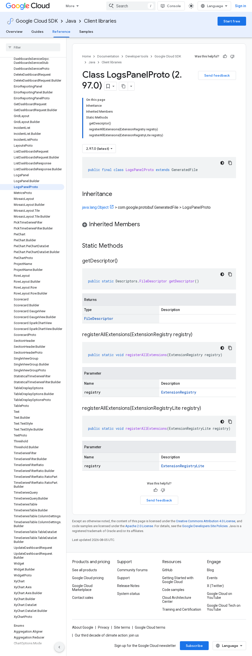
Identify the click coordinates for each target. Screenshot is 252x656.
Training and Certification (181, 609)
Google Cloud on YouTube (219, 596)
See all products (84, 570)
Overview (14, 31)
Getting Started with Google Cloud (177, 580)
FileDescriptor (98, 318)
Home (86, 56)
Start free (231, 21)
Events (212, 578)
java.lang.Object (95, 207)
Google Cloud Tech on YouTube (223, 607)
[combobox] (131, 5)
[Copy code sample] (230, 163)
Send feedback (217, 75)
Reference (61, 31)
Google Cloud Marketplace (82, 588)
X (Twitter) (215, 586)
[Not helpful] (232, 56)
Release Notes (128, 586)
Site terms (122, 627)
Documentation (108, 56)
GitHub (167, 570)
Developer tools (137, 56)
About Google (82, 627)
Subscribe (194, 645)
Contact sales (82, 598)
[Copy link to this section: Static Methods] (129, 246)
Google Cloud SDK (37, 21)
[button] (159, 225)
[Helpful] (225, 56)
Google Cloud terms (150, 627)
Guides (37, 31)
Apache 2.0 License (139, 526)
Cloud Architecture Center (176, 600)
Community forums (132, 570)
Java (71, 21)
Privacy (103, 627)
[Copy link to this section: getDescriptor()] (122, 261)
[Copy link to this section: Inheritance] (117, 194)
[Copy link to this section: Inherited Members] (145, 225)
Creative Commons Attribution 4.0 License (205, 521)
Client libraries (100, 21)
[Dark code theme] (222, 163)
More (70, 6)
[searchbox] (33, 47)
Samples (86, 31)
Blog (210, 570)
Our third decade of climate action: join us (107, 635)
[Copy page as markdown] (123, 86)
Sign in (240, 6)
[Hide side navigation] (59, 647)
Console (174, 6)
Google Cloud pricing (88, 578)
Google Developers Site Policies (205, 526)
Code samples (173, 590)
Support (123, 578)
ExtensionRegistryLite (182, 466)
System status (128, 594)
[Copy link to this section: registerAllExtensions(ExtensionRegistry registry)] (197, 335)
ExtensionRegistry (178, 392)
